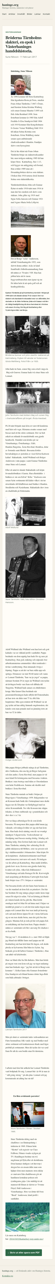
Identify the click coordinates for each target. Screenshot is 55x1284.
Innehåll (21, 14)
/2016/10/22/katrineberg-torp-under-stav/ (26, 1238)
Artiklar (12, 14)
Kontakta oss (7, 1275)
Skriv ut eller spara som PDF (24, 1252)
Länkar (37, 14)
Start (4, 14)
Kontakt (46, 14)
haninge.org (10, 5)
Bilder (29, 14)
